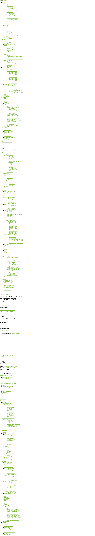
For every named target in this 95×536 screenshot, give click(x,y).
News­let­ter (4, 385)
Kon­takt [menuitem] (3, 523)
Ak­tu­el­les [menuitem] (4, 432)
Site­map (4, 393)
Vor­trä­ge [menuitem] (6, 508)
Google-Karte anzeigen (16, 333)
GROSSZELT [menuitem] (9, 482)
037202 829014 (5, 363)
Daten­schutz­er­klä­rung (7, 391)
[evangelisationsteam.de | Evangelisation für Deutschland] (4, 0)
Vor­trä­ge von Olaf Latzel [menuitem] (12, 518)
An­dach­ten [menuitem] (6, 505)
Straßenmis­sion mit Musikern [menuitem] (13, 474)
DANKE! (4, 390)
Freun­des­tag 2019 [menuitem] (10, 421)
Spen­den (4, 389)
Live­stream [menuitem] (4, 430)
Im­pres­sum (4, 392)
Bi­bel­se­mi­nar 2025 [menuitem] (10, 406)
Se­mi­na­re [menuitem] (6, 475)
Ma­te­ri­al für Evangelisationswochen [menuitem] (14, 485)
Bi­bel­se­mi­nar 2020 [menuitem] (10, 412)
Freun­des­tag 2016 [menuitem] (10, 425)
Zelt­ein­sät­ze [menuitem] (4, 429)
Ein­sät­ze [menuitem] (8, 447)
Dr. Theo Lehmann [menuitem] (10, 459)
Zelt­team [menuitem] (6, 446)
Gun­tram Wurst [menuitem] (10, 445)
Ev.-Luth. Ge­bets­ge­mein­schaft (8, 330)
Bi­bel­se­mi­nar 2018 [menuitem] (10, 414)
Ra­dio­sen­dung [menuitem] (10, 451)
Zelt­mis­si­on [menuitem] (9, 463)
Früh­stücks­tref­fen (6, 305)
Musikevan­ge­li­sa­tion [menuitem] (11, 473)
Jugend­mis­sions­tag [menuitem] (6, 427)
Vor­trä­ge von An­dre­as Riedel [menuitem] (13, 509)
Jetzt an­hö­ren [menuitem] (5, 506)
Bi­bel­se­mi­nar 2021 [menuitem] (10, 410)
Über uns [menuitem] (4, 433)
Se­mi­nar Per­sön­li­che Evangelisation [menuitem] (14, 478)
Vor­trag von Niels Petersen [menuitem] (12, 514)
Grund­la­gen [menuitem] (9, 456)
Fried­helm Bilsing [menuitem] (10, 435)
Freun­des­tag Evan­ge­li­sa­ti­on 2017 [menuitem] (13, 424)
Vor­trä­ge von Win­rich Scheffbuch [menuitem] (14, 517)
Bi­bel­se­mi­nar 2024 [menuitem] (10, 407)
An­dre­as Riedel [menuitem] (10, 440)
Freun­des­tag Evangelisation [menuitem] (8, 418)
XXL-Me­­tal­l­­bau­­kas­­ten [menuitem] (8, 467)
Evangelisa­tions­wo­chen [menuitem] (9, 462)
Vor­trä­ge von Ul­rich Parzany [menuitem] (13, 516)
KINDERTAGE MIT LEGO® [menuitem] (9, 465)
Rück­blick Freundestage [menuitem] (9, 419)
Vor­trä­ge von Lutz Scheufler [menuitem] (12, 511)
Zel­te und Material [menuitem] (8, 481)
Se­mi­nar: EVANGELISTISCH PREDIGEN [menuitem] (15, 480)
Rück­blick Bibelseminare (7, 386)
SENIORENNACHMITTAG (7, 304)
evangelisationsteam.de (7, 377)
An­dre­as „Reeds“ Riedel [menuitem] (9, 529)
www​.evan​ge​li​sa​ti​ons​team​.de (8, 367)
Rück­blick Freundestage (7, 387)
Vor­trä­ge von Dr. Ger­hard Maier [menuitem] (13, 515)
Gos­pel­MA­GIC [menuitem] (9, 472)
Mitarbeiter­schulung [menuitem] (11, 470)
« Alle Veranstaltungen (5, 294)
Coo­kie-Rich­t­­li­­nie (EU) (6, 395)
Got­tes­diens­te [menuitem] (9, 469)
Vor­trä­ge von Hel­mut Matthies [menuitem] (13, 512)
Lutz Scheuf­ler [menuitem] (10, 441)
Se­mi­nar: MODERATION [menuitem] (12, 479)
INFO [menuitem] (8, 450)
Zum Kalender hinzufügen (8, 311)
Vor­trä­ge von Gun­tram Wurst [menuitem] (13, 510)
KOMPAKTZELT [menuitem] (10, 484)
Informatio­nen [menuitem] (5, 499)
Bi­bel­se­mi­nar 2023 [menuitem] (10, 408)
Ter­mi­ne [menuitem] (4, 402)
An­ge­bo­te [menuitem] (4, 461)
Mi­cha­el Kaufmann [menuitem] (11, 439)
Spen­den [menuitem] (6, 503)
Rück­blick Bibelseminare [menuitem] (9, 404)
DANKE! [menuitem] (6, 504)
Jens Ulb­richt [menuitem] (9, 444)
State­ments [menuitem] (9, 487)
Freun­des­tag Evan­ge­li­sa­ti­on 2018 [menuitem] (13, 422)
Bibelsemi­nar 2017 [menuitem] (10, 415)
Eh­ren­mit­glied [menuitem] (7, 458)
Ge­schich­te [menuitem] (6, 457)
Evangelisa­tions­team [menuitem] (8, 434)
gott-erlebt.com (5, 378)
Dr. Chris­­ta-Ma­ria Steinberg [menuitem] (12, 443)
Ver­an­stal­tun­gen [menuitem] (5, 488)
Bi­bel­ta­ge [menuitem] (6, 464)
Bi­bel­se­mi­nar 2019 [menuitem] (10, 413)
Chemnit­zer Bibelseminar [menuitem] (7, 403)
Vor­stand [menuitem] (8, 455)
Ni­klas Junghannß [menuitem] (10, 438)
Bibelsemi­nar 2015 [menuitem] (10, 416)
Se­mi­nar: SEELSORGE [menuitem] (11, 476)
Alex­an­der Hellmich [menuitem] (11, 437)
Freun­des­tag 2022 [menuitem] (10, 420)
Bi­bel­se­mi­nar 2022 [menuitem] (10, 409)
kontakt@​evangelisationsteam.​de (10, 366)
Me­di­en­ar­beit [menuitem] (7, 449)
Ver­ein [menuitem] (5, 453)
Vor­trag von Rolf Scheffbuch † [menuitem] (13, 520)
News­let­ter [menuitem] (6, 502)
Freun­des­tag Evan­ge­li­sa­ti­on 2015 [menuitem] (13, 426)
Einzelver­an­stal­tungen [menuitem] (9, 468)
